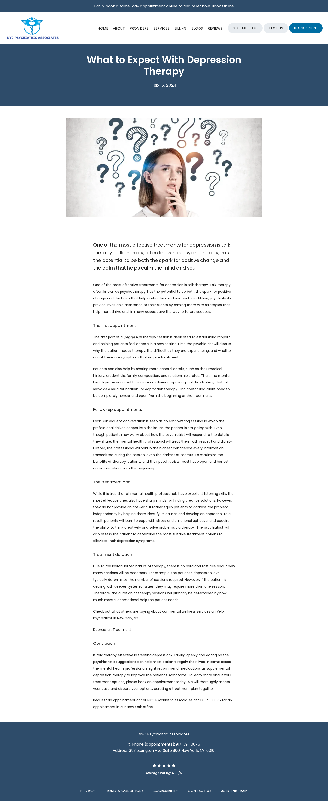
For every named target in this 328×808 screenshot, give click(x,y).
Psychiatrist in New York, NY (115, 618)
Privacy (87, 790)
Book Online (223, 6)
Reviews (215, 28)
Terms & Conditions (124, 790)
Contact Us (200, 790)
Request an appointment (114, 700)
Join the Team (234, 790)
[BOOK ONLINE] (306, 33)
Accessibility (165, 790)
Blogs (197, 28)
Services (162, 28)
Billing (181, 28)
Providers (139, 28)
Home (103, 28)
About (119, 28)
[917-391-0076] (245, 33)
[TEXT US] (276, 33)
